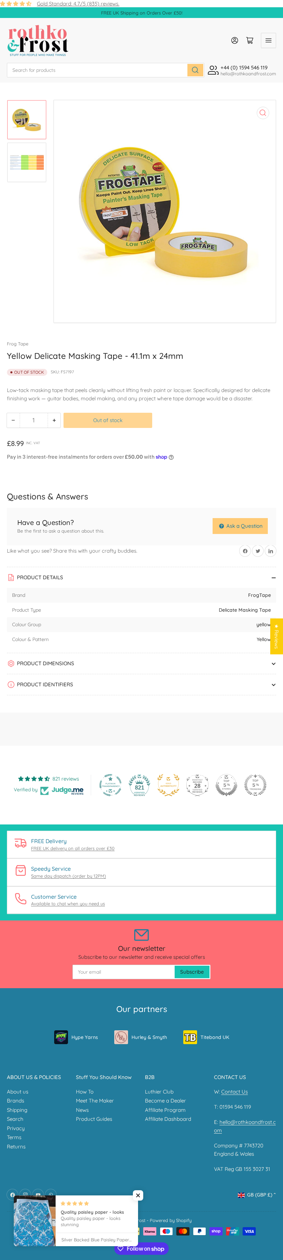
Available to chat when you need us (68, 903)
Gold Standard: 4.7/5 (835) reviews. (78, 3)
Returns (16, 1146)
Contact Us (234, 1091)
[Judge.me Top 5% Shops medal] (226, 785)
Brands (15, 1100)
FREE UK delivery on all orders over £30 (73, 848)
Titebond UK (215, 1037)
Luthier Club (159, 1091)
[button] (138, 1195)
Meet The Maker (95, 1100)
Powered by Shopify (171, 1220)
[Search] (195, 70)
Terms (14, 1137)
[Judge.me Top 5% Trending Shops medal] (255, 785)
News (82, 1110)
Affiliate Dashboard (168, 1119)
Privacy (16, 1128)
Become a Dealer (165, 1100)
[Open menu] (268, 40)
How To (85, 1091)
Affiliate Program (165, 1110)
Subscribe (192, 971)
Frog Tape (17, 343)
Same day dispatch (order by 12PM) (68, 876)
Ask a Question (244, 526)
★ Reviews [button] (276, 636)
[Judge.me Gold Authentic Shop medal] (168, 785)
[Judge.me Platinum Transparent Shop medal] (110, 785)
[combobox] (105, 70)
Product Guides (94, 1119)
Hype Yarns (84, 1037)
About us (17, 1091)
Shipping (17, 1110)
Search (15, 1119)
